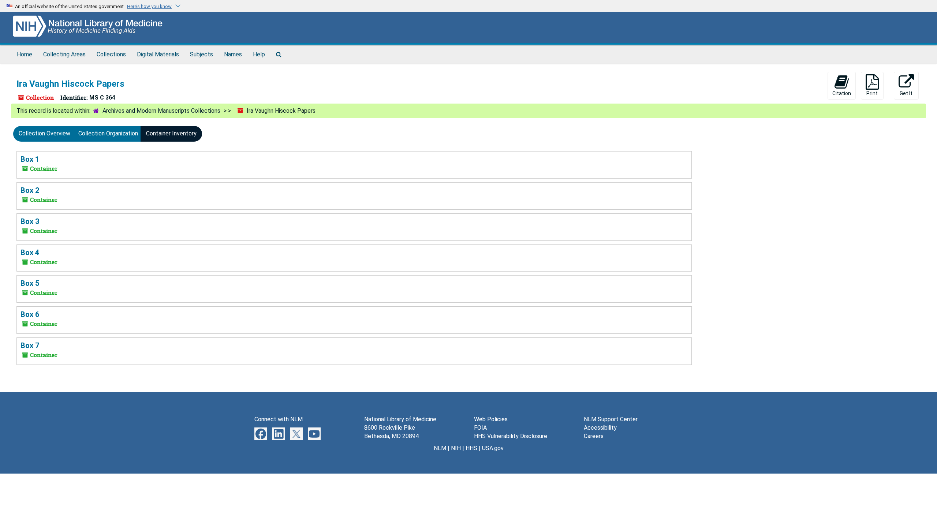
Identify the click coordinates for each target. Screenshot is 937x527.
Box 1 (29, 159)
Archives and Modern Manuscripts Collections (161, 110)
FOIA (480, 427)
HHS (471, 448)
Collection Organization (108, 133)
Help (259, 54)
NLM (440, 448)
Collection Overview (44, 133)
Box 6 (29, 314)
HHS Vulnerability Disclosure (510, 436)
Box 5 (29, 283)
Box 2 (29, 190)
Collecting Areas (64, 54)
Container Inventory (171, 133)
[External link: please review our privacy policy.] (260, 433)
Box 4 (29, 252)
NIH (456, 448)
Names (233, 54)
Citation (841, 93)
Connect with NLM (278, 419)
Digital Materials (158, 54)
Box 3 (29, 221)
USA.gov (493, 448)
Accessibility (600, 427)
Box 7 (29, 345)
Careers (594, 436)
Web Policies (491, 419)
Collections (111, 54)
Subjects (201, 54)
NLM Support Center (611, 419)
